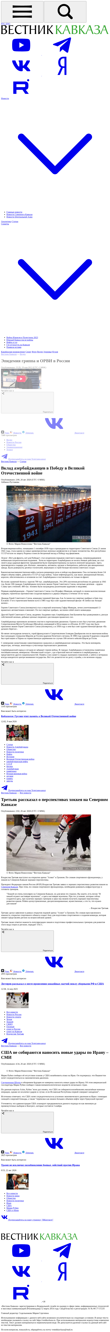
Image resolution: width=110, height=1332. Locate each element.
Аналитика (6, 221)
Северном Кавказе (9, 887)
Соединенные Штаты (11, 1137)
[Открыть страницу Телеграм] (62, 54)
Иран (8, 1258)
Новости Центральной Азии (19, 217)
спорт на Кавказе (14, 1031)
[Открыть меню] (22, 12)
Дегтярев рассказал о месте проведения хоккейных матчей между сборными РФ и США (52, 983)
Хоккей (9, 1022)
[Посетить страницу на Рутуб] (21, 96)
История (10, 757)
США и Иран (12, 1265)
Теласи (9, 449)
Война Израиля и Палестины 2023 (22, 337)
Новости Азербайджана (17, 747)
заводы (9, 781)
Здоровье (47, 352)
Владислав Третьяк (15, 1034)
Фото (34, 352)
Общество (11, 445)
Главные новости (14, 212)
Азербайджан (12, 769)
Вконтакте (79, 433)
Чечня (9, 1019)
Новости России (13, 442)
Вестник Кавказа (9, 354)
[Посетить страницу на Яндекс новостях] (62, 75)
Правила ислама (13, 347)
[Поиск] (65, 12)
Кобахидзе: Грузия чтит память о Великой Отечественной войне (38, 716)
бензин (9, 766)
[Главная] (54, 34)
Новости (17, 433)
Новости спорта (13, 1017)
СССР (9, 764)
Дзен (7, 433)
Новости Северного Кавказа (19, 214)
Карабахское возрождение (13, 352)
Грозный (10, 1026)
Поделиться (47, 412)
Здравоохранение (14, 447)
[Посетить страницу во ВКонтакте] (21, 75)
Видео (40, 352)
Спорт (28, 352)
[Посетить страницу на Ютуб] (21, 54)
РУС (3, 24)
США (9, 1260)
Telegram (29, 433)
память (9, 778)
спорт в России (13, 1029)
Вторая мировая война (16, 774)
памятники (11, 771)
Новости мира (12, 1250)
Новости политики (15, 752)
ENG (8, 24)
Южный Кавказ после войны (19, 340)
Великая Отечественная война (20, 759)
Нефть (9, 754)
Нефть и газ (11, 342)
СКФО (9, 1024)
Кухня (55, 352)
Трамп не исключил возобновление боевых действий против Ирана (40, 1219)
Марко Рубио (12, 1263)
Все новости (25, 793)
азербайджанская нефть (17, 761)
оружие (9, 776)
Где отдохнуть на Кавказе (18, 345)
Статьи (15, 221)
